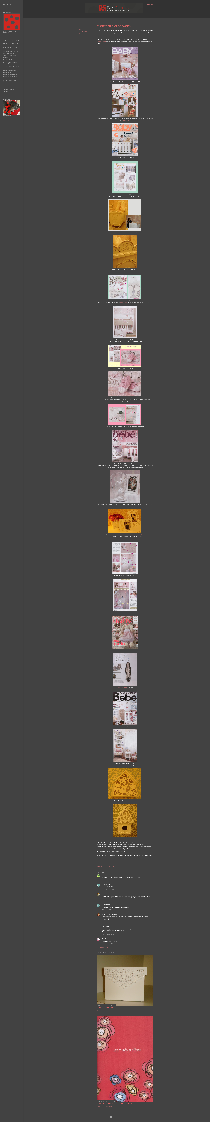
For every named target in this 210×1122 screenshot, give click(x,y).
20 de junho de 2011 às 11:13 (108, 909)
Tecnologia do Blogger (118, 1116)
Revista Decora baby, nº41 (123, 687)
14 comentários (108, 1106)
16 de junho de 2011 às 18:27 (108, 889)
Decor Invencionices (108, 914)
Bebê (80, 29)
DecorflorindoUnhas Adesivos (110, 939)
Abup (124, 232)
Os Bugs (104, 884)
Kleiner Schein (83, 31)
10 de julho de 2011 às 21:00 (108, 934)
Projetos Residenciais (97, 15)
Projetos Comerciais (113, 15)
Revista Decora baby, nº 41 (123, 650)
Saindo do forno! (106, 1007)
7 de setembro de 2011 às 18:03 (109, 943)
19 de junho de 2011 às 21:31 (108, 900)
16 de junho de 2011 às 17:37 (108, 879)
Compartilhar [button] (82, 23)
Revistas (81, 34)
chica (103, 875)
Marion (104, 894)
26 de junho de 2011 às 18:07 (108, 921)
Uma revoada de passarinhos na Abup (116, 1103)
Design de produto (129, 15)
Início (87, 15)
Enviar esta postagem (110, 864)
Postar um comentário (103, 947)
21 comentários (108, 1010)
